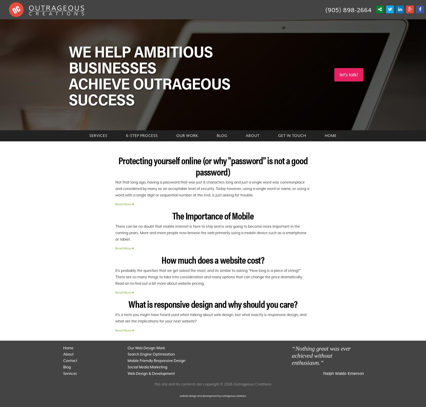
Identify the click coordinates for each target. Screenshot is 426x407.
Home (68, 348)
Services (70, 373)
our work (187, 136)
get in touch (292, 136)
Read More (124, 204)
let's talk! (349, 74)
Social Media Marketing (147, 367)
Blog (67, 367)
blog (222, 136)
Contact (70, 361)
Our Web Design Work (146, 348)
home (331, 136)
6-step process (142, 136)
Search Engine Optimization (151, 354)
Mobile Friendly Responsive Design (156, 361)
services (98, 136)
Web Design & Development (151, 373)
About (253, 136)
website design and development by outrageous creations (213, 396)
